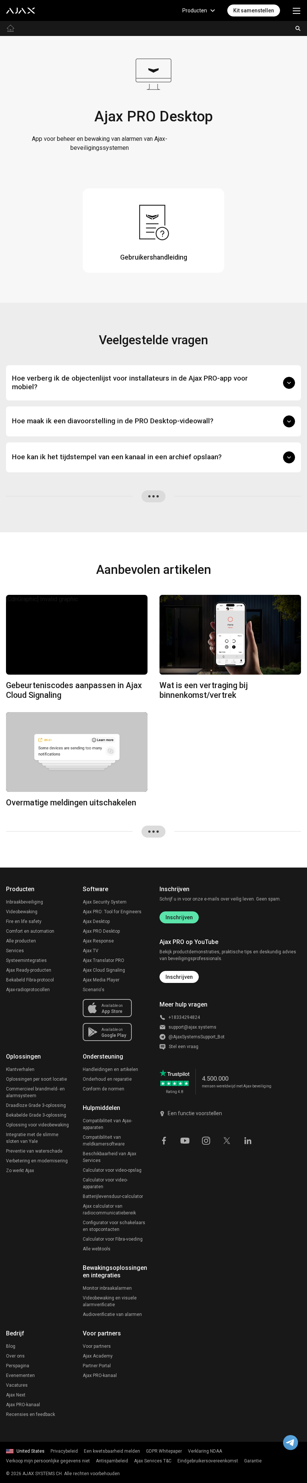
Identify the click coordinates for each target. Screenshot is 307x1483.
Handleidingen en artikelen (110, 1069)
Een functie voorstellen (195, 1113)
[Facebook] (163, 1140)
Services (15, 950)
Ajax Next (15, 1395)
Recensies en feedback (30, 1414)
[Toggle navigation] (296, 10)
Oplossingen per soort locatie (36, 1079)
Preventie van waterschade (34, 1151)
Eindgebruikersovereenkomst (207, 1461)
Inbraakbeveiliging (24, 902)
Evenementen (20, 1375)
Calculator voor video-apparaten (105, 1183)
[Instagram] (205, 1140)
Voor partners (97, 1346)
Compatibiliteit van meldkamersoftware (104, 1141)
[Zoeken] (298, 28)
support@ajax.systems (192, 1027)
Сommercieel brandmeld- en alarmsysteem (35, 1092)
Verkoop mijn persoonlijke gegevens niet (48, 1461)
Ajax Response (98, 941)
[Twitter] (226, 1140)
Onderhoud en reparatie (107, 1079)
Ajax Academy (98, 1356)
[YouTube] (184, 1140)
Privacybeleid (64, 1451)
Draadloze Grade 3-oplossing (36, 1105)
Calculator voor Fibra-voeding (113, 1239)
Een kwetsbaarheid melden (112, 1451)
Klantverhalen (20, 1069)
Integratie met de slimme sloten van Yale (32, 1138)
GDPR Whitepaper (164, 1451)
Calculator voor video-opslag (112, 1170)
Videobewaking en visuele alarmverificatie (110, 1301)
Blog (10, 1346)
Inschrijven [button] (179, 977)
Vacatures (17, 1385)
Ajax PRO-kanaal (23, 1404)
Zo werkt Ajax (20, 1170)
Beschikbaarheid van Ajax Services (109, 1157)
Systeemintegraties (26, 960)
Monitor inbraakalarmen (107, 1288)
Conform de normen (103, 1089)
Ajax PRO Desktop (101, 931)
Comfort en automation (30, 931)
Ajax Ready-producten (28, 970)
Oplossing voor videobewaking (37, 1125)
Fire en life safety (24, 921)
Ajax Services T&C (152, 1461)
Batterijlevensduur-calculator (113, 1196)
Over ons (15, 1356)
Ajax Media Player (101, 980)
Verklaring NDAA (205, 1451)
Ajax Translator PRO (103, 960)
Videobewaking (21, 911)
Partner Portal (97, 1365)
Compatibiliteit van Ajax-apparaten (107, 1124)
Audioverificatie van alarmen (112, 1314)
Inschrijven (179, 917)
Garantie (253, 1461)
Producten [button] (194, 10)
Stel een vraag (183, 1046)
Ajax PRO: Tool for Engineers (112, 911)
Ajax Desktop (96, 921)
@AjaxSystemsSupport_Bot (196, 1036)
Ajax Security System (105, 902)
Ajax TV (90, 950)
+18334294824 (184, 1017)
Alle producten (21, 941)
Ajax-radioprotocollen (28, 989)
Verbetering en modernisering (37, 1160)
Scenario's (93, 989)
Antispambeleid (112, 1461)
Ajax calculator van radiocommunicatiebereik (109, 1210)
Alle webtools (96, 1249)
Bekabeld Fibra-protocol (30, 980)
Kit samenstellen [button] (253, 10)
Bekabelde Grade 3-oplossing (36, 1115)
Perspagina (17, 1365)
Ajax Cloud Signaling (104, 970)
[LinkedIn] (247, 1140)
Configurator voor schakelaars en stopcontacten (114, 1226)
